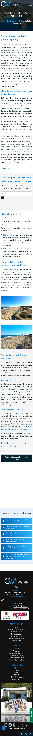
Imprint (16, 675)
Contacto (16, 670)
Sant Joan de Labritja (16, 655)
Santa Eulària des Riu (16, 660)
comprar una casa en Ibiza (16, 162)
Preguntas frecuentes (16, 679)
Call (22, 734)
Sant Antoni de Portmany (16, 653)
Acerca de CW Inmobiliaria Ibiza (16, 629)
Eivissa (16, 649)
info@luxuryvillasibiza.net (21, 607)
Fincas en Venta (16, 634)
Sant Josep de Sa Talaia (15, 21)
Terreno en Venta (16, 636)
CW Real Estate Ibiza (19, 728)
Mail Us (30, 734)
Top (3, 728)
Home (3, 21)
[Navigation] (30, 4)
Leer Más (4, 168)
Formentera (16, 651)
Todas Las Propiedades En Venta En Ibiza (16, 458)
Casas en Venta (16, 632)
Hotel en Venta (16, 641)
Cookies (16, 672)
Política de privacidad (17, 677)
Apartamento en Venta (16, 638)
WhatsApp (26, 734)
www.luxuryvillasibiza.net (21, 608)
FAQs (16, 668)
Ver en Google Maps (17, 596)
